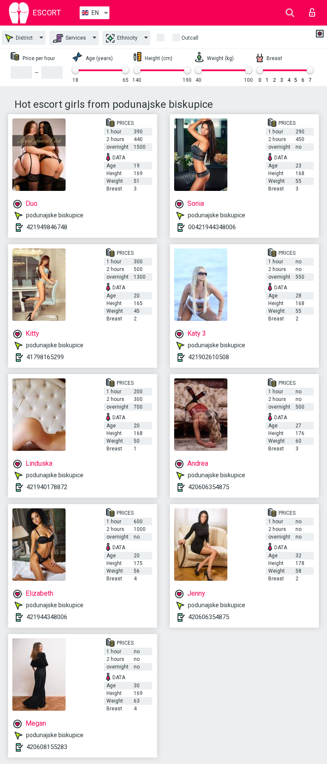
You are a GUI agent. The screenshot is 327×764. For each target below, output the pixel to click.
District (23, 38)
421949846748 (46, 227)
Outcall (189, 38)
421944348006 (46, 617)
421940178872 (46, 487)
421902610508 (208, 357)
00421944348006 (212, 227)
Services (75, 38)
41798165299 (45, 357)
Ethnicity (127, 38)
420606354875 (208, 487)
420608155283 (46, 747)
